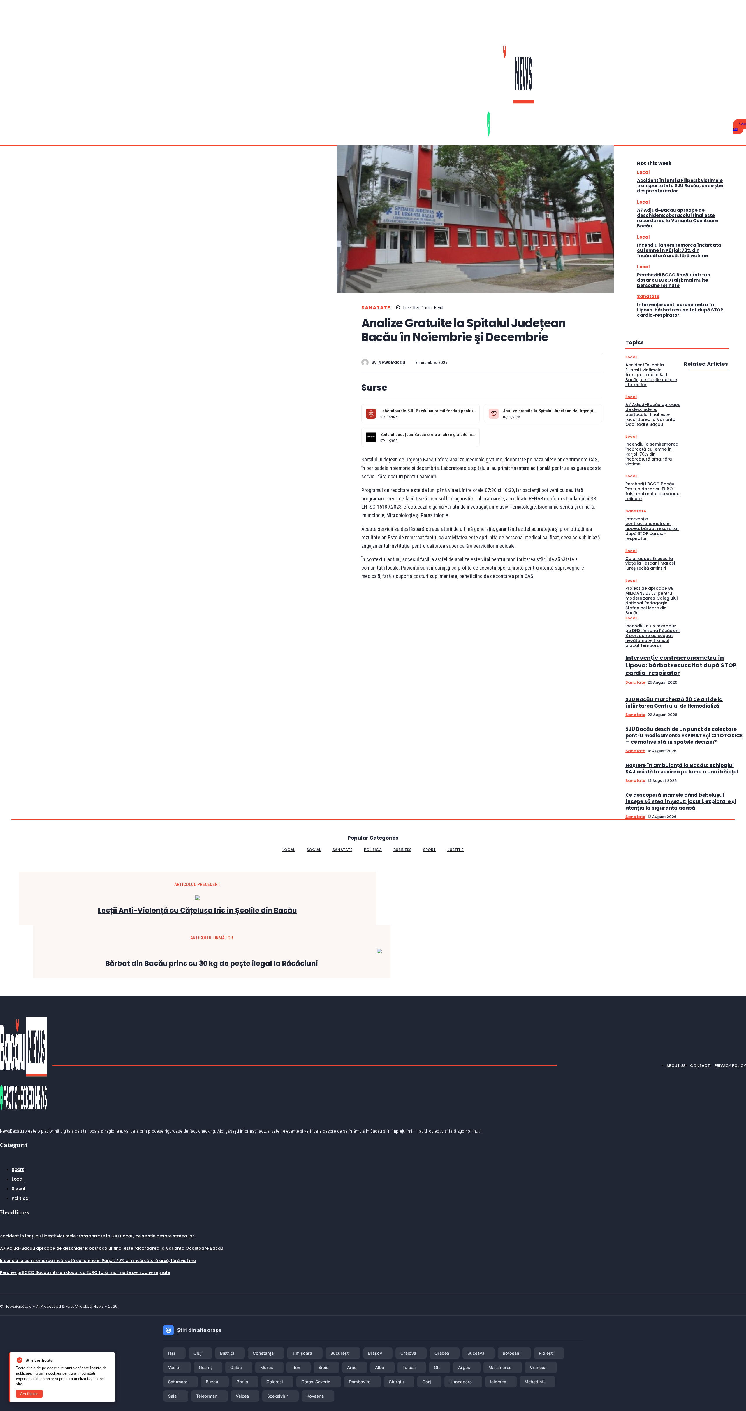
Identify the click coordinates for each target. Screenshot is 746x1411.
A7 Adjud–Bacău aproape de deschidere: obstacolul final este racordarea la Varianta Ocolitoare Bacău (677, 218)
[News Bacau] (366, 362)
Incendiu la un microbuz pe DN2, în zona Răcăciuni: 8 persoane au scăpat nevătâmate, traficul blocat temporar (652, 635)
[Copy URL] (570, 362)
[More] (592, 362)
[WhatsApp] (529, 362)
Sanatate (375, 307)
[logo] (519, 90)
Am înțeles (29, 1393)
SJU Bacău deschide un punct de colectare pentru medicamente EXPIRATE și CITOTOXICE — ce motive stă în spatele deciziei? (684, 735)
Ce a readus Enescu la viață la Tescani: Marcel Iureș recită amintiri (650, 563)
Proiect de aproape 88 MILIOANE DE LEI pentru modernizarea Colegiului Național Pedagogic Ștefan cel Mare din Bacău (651, 600)
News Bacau (391, 362)
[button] (727, 93)
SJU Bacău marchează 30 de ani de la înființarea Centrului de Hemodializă (674, 702)
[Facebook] (737, 90)
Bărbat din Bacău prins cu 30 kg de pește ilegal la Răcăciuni (211, 964)
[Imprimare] (550, 362)
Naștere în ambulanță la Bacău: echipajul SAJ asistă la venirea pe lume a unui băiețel (681, 768)
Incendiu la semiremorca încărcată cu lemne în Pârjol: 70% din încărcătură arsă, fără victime (679, 250)
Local (643, 172)
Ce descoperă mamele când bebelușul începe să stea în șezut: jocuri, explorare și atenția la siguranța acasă (680, 801)
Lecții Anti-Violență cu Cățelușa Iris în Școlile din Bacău (197, 910)
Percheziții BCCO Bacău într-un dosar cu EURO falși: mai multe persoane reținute (673, 280)
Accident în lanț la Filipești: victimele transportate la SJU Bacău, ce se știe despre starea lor (680, 185)
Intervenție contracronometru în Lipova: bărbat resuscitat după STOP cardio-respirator (680, 310)
